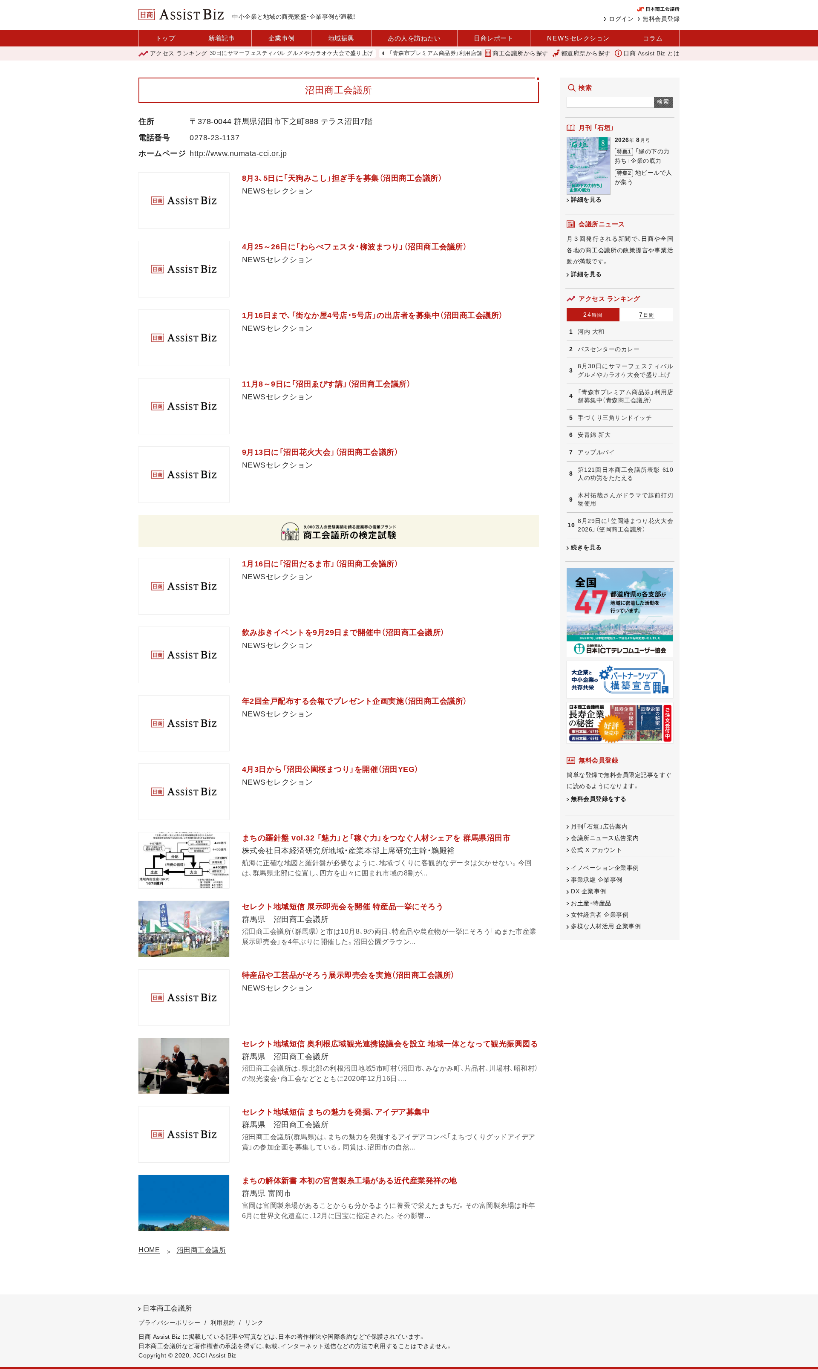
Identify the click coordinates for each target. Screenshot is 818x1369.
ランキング (178, 53)
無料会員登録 (661, 18)
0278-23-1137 (214, 137)
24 (593, 314)
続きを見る (586, 547)
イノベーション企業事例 (605, 867)
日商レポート (493, 38)
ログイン (621, 18)
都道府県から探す (586, 53)
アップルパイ (596, 452)
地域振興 (341, 38)
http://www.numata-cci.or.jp (238, 153)
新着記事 (221, 38)
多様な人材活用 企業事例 (606, 926)
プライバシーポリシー (169, 1322)
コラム (653, 38)
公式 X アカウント (596, 849)
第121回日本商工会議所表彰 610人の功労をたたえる (625, 474)
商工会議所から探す (520, 53)
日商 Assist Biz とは (651, 53)
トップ (166, 38)
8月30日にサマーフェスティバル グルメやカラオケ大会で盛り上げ (256, 53)
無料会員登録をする (599, 798)
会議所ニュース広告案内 (605, 838)
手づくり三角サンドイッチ (615, 417)
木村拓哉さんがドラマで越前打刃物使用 (625, 499)
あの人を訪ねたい (414, 38)
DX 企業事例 (588, 891)
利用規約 (222, 1322)
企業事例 (281, 38)
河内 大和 (591, 331)
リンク (254, 1322)
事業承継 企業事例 (596, 879)
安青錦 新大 (594, 434)
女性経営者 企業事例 (599, 914)
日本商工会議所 (167, 1308)
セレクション (578, 38)
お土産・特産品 (591, 903)
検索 (663, 101)
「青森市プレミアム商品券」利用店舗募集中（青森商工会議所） (437, 53)
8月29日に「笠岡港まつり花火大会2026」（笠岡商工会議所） (625, 525)
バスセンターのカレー (608, 349)
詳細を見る (586, 199)
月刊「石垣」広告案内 (599, 826)
